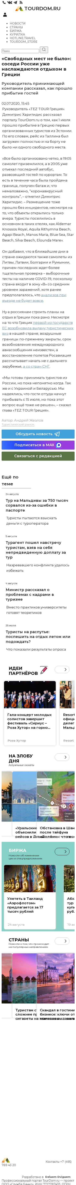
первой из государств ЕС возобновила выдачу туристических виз (37, 328)
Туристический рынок (18, 424)
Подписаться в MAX (34, 445)
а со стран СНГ (36, 366)
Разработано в (46, 1177)
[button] (58, 669)
